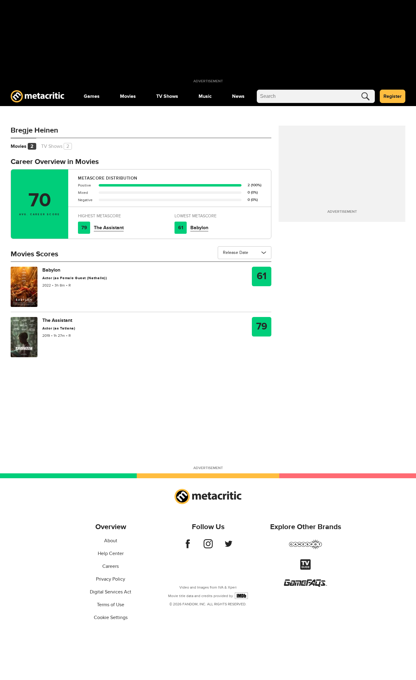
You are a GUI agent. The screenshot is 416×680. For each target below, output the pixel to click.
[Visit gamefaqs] (305, 585)
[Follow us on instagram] (208, 547)
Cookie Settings (111, 617)
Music (205, 96)
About (110, 541)
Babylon (199, 228)
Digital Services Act (110, 592)
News (238, 96)
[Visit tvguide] (305, 568)
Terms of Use (110, 605)
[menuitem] (91, 96)
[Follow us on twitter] (228, 547)
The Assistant (109, 228)
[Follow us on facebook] (187, 547)
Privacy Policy (110, 579)
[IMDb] (241, 596)
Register (392, 96)
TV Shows (167, 96)
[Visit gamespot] (305, 548)
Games (92, 96)
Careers (110, 566)
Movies (128, 96)
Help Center (111, 553)
